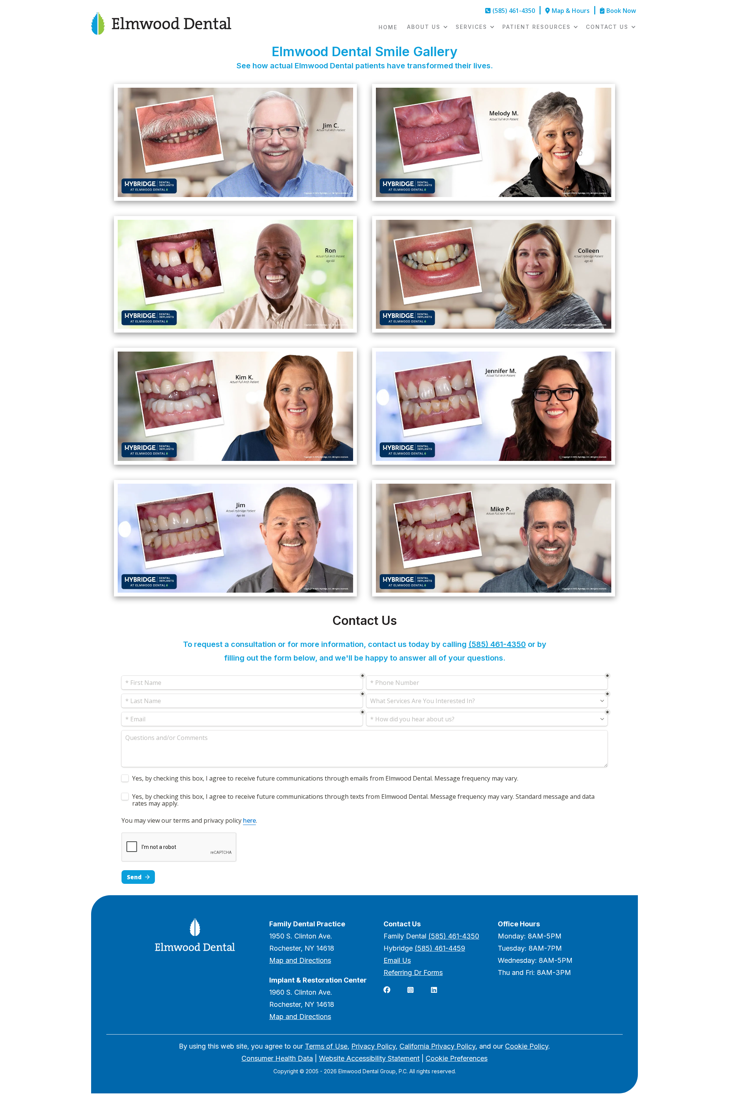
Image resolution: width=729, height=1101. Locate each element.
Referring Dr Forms (413, 972)
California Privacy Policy (437, 1046)
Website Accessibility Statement (369, 1058)
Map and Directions (300, 960)
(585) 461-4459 (440, 948)
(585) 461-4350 (497, 644)
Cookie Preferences (457, 1058)
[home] (161, 23)
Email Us (397, 960)
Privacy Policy (373, 1046)
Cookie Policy (526, 1046)
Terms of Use (326, 1046)
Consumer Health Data (277, 1058)
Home (388, 27)
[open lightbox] (235, 142)
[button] (425, 27)
